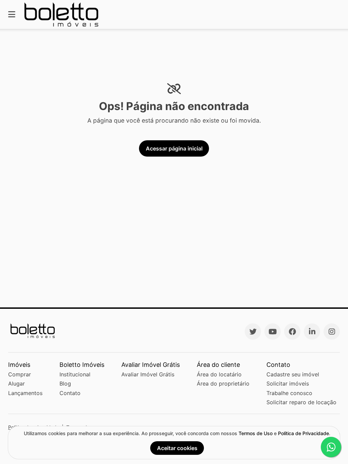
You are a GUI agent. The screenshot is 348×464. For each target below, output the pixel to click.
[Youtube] (272, 331)
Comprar (19, 374)
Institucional (74, 374)
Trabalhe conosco (289, 393)
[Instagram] (332, 331)
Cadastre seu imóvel (292, 374)
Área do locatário (219, 374)
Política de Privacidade (303, 433)
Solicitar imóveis (287, 383)
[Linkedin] (312, 331)
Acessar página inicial (174, 148)
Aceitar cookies (177, 448)
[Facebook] (292, 331)
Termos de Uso (256, 433)
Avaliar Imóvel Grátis (147, 374)
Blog (65, 383)
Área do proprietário (223, 383)
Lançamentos (25, 393)
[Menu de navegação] (11, 14)
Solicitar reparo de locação (301, 402)
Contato (70, 393)
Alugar (16, 383)
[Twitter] (253, 331)
